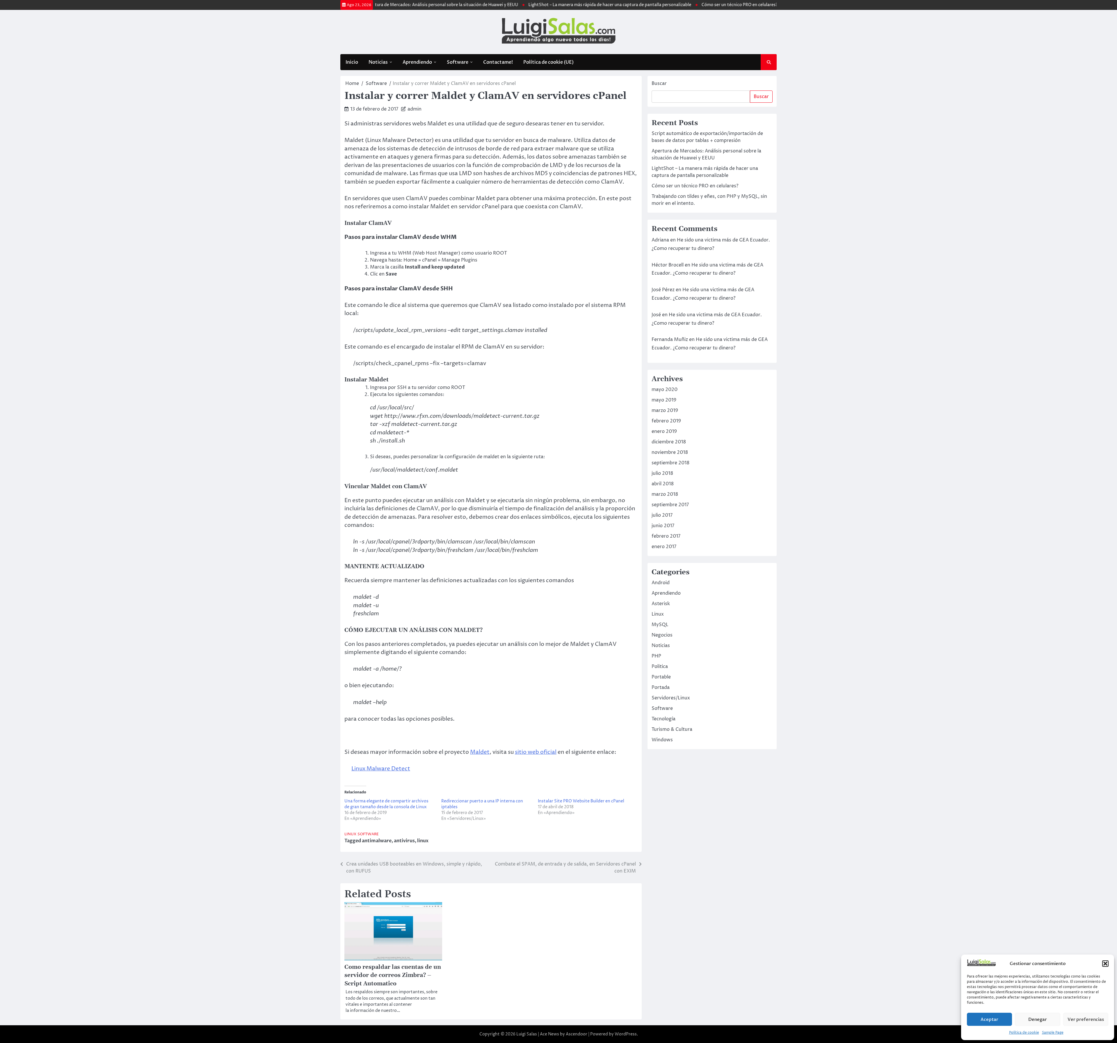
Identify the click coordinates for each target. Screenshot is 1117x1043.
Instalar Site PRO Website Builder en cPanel (581, 801)
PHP (656, 656)
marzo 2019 (665, 410)
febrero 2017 (666, 536)
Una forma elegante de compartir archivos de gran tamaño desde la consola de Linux (386, 804)
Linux (350, 834)
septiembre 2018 (670, 463)
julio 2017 (662, 515)
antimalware (377, 841)
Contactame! (498, 62)
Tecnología (663, 719)
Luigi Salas (526, 1034)
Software (457, 62)
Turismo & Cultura (672, 729)
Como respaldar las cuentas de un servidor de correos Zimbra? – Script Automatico (392, 975)
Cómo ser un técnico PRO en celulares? (700, 5)
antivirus (404, 841)
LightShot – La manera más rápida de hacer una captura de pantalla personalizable (570, 5)
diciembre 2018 (669, 442)
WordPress (626, 1034)
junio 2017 (663, 526)
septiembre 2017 (670, 505)
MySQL (660, 624)
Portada (661, 687)
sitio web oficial (535, 752)
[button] (1105, 963)
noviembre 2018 (670, 452)
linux (422, 841)
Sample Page (1052, 1032)
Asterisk (661, 603)
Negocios (662, 635)
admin (414, 109)
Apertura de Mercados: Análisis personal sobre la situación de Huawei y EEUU (402, 5)
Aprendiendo (417, 62)
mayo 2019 (664, 400)
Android (661, 583)
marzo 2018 (665, 494)
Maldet (480, 752)
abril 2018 (663, 484)
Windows (662, 740)
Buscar (659, 83)
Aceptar (989, 1019)
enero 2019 (664, 431)
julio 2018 (662, 473)
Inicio (352, 62)
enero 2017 (664, 546)
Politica (660, 666)
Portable (661, 677)
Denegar (1037, 1019)
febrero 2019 (666, 421)
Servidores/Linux (671, 698)
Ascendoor (576, 1034)
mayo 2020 (664, 389)
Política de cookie (1024, 1032)
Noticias (378, 62)
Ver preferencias (1086, 1019)
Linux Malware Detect (380, 768)
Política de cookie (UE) (548, 62)
